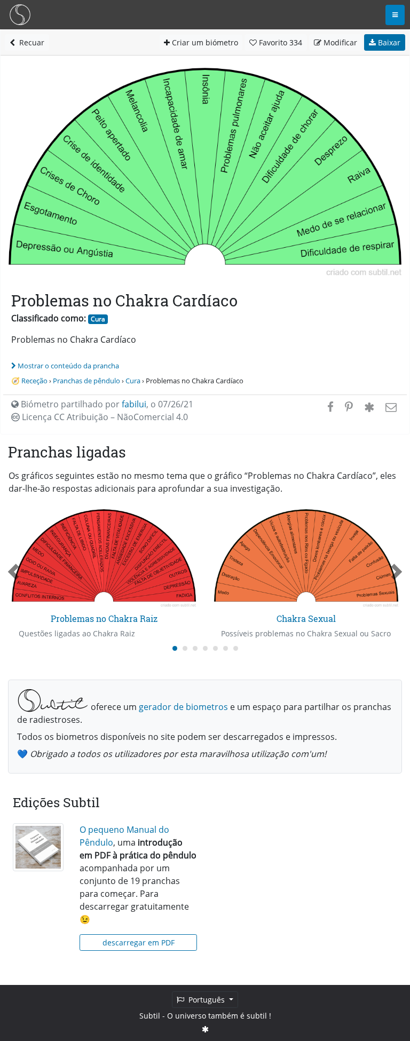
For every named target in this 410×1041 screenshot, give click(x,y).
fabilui (134, 404)
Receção (34, 380)
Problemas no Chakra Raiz (104, 618)
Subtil (149, 1016)
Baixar (388, 42)
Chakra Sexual (306, 618)
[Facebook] (330, 406)
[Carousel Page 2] (185, 648)
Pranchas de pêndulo (86, 380)
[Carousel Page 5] (215, 648)
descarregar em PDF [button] (138, 942)
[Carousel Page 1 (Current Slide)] (174, 648)
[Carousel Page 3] (195, 648)
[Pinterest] (349, 406)
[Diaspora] (369, 406)
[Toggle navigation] (395, 15)
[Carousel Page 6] (225, 648)
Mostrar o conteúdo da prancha (68, 365)
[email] (390, 406)
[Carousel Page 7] (235, 648)
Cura (98, 319)
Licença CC (104, 417)
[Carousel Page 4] (205, 648)
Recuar (29, 42)
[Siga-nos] (205, 1029)
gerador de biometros (183, 707)
